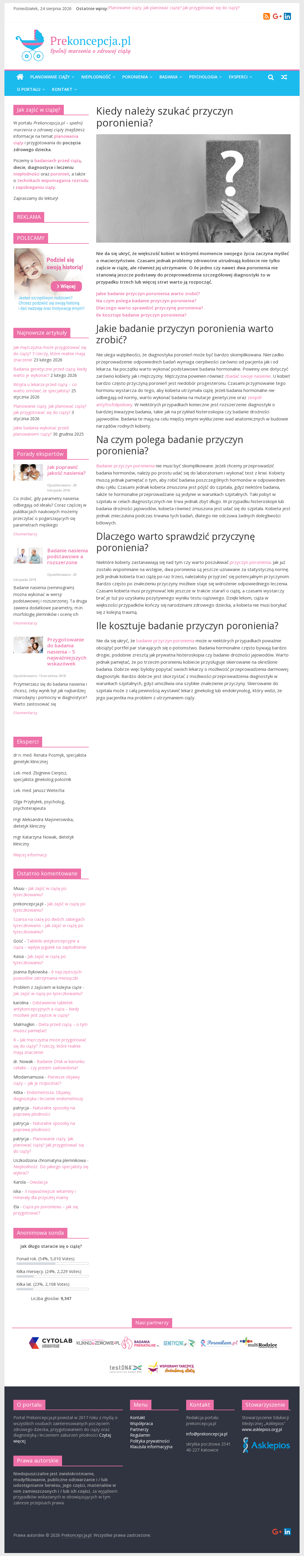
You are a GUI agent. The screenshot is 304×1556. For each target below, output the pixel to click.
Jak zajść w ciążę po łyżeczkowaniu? (48, 993)
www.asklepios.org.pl (262, 1429)
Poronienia (135, 77)
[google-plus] (277, 17)
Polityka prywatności (150, 1441)
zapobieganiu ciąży (35, 187)
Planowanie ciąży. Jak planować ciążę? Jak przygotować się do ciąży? (174, 8)
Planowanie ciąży (50, 77)
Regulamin (140, 1435)
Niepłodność (96, 77)
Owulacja (39, 1182)
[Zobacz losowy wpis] (284, 77)
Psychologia (203, 77)
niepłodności (26, 174)
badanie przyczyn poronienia (164, 640)
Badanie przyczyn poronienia (125, 466)
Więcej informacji (30, 855)
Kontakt (62, 89)
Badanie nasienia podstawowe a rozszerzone (67, 556)
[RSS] (266, 17)
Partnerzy (139, 1429)
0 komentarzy (25, 534)
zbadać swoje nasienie (248, 376)
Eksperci (238, 77)
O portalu (28, 89)
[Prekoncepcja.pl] (20, 77)
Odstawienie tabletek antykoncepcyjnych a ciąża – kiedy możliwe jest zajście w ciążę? (46, 1009)
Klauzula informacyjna (151, 1446)
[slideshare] (288, 17)
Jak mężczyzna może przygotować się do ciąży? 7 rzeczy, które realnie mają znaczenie (49, 353)
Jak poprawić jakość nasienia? (66, 470)
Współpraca (141, 1423)
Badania (168, 77)
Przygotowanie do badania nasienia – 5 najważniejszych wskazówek (66, 651)
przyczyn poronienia (250, 562)
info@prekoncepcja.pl (206, 1434)
